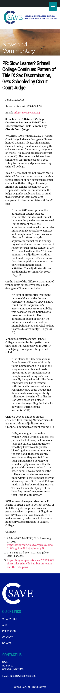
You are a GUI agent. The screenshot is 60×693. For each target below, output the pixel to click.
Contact (7, 637)
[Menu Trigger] (53, 6)
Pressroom (9, 631)
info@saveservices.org (27, 112)
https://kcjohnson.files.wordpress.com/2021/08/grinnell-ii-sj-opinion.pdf (30, 547)
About (6, 625)
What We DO (9, 619)
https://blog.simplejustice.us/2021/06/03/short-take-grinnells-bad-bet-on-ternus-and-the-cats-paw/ (30, 564)
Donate (6, 643)
